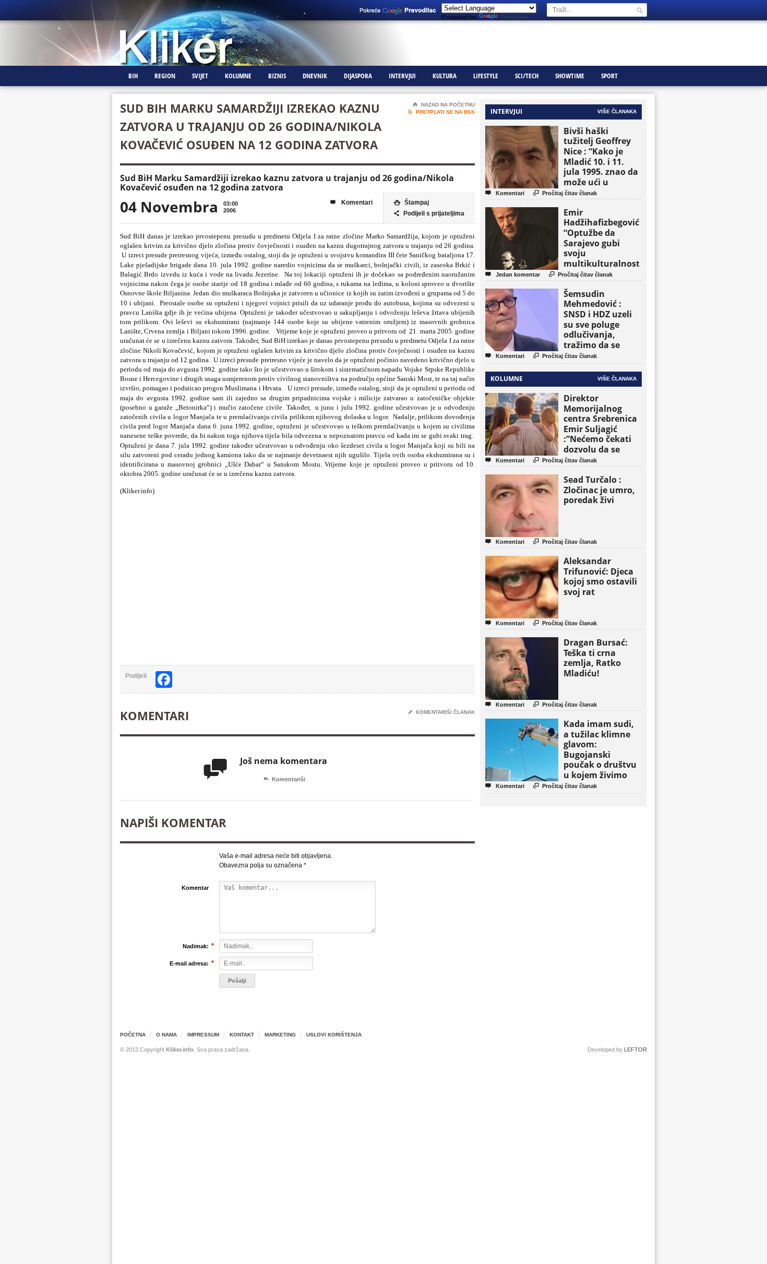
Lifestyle (485, 75)
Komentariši (284, 779)
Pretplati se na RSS (441, 112)
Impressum (203, 1035)
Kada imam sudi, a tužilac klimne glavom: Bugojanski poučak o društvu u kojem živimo (600, 749)
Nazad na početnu (444, 105)
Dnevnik (315, 75)
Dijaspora (358, 75)
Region (164, 75)
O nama (166, 1035)
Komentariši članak (441, 712)
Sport (609, 75)
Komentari (351, 202)
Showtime (569, 75)
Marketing (280, 1035)
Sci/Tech (526, 75)
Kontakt (242, 1035)
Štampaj (411, 202)
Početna (133, 1035)
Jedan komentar (512, 274)
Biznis (277, 75)
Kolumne (238, 75)
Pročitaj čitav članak (565, 192)
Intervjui (402, 75)
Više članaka (617, 111)
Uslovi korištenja (334, 1035)
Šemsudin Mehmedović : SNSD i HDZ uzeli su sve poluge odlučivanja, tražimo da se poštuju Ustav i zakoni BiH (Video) (601, 329)
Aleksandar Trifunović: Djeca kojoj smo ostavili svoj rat (600, 576)
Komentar (195, 888)
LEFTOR (635, 1049)
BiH (133, 75)
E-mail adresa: (189, 963)
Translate (514, 17)
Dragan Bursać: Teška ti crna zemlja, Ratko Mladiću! (596, 658)
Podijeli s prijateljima (429, 213)
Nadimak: (196, 946)
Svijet (200, 75)
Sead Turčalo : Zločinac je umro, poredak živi (599, 490)
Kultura (445, 75)
